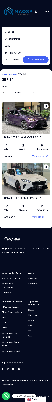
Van (30, 336)
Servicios (32, 278)
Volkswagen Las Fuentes (9, 335)
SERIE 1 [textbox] (25, 46)
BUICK (5, 327)
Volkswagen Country (12, 351)
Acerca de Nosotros (12, 278)
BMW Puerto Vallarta (12, 312)
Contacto (7, 292)
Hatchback (33, 315)
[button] (6, 396)
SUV (30, 330)
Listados (13, 74)
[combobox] (26, 31)
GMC (4, 322)
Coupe (31, 310)
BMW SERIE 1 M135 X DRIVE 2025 (23, 198)
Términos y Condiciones (8, 285)
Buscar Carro (37, 59)
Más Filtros (14, 59)
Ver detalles (38, 156)
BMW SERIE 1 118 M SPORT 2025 (22, 137)
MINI (4, 317)
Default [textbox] (17, 92)
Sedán (31, 325)
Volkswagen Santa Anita (10, 344)
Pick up (31, 320)
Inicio (4, 74)
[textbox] (26, 31)
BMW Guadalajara (10, 307)
